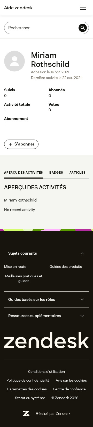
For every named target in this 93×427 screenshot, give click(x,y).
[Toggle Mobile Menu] (83, 7)
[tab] (23, 173)
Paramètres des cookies (27, 389)
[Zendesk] (46, 340)
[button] (42, 253)
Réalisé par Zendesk (53, 413)
